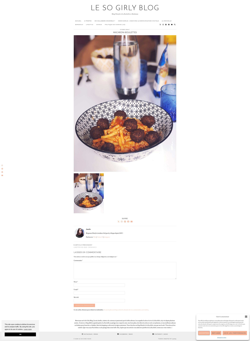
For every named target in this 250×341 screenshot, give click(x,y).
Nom (76, 282)
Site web (76, 297)
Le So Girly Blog (125, 8)
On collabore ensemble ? (105, 21)
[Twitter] (160, 24)
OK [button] (20, 334)
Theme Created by (167, 338)
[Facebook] (169, 24)
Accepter (204, 333)
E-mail (76, 289)
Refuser (216, 333)
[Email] (172, 24)
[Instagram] (163, 24)
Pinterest (161, 334)
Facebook (126, 334)
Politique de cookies (221, 337)
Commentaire (78, 260)
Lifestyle (89, 24)
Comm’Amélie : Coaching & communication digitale (138, 21)
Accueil (78, 21)
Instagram (107, 237)
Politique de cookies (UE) (115, 24)
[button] (246, 317)
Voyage (99, 24)
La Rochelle (166, 21)
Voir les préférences (235, 333)
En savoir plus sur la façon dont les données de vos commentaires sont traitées (126, 310)
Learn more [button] (28, 329)
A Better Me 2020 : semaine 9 (85, 246)
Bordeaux (79, 24)
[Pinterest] (166, 24)
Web (94, 237)
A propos (88, 21)
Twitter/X (100, 237)
